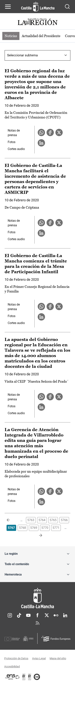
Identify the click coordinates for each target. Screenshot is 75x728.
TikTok (19, 615)
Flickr (56, 615)
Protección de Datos (16, 658)
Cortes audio (16, 149)
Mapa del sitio (58, 658)
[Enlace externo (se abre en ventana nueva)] (30, 676)
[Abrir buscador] (67, 6)
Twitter (46, 615)
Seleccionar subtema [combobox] (22, 55)
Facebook (37, 615)
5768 (22, 528)
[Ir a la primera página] (11, 520)
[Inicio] (37, 598)
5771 (55, 528)
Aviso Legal (39, 658)
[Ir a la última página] (37, 535)
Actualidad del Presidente (41, 36)
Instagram (9, 615)
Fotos (11, 142)
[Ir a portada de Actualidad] (37, 22)
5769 (33, 528)
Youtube (28, 615)
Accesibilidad (12, 666)
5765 (53, 520)
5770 (44, 528)
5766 (64, 520)
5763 (30, 520)
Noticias (11, 36)
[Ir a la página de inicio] (37, 7)
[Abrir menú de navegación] (8, 6)
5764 (41, 520)
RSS (37, 623)
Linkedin (65, 615)
